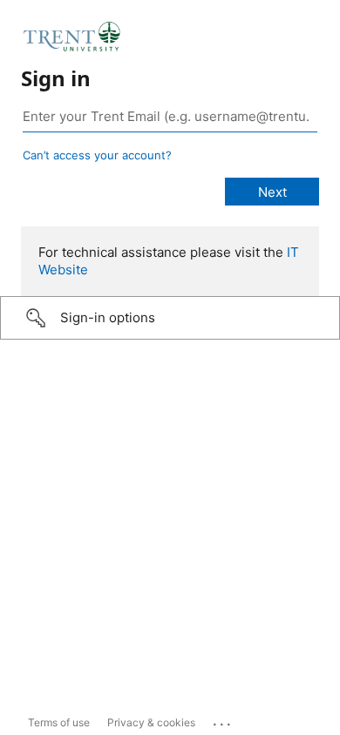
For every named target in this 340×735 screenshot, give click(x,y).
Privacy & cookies (151, 722)
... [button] (223, 720)
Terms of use (59, 722)
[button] (170, 318)
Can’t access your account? (97, 155)
